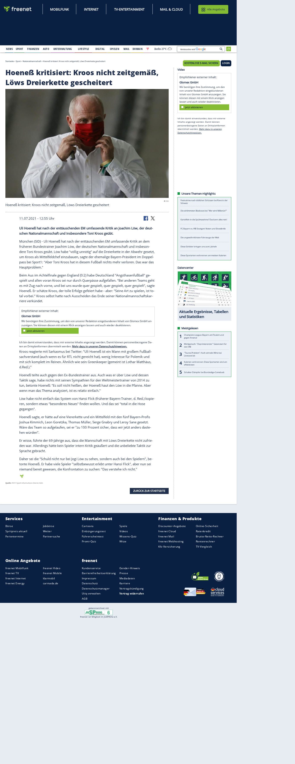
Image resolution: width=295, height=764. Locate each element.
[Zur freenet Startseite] (18, 9)
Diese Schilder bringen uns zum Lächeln (199, 246)
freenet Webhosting (171, 541)
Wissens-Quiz (128, 536)
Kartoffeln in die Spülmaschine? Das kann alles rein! (204, 219)
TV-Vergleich (204, 546)
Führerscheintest (93, 536)
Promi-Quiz (89, 541)
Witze (123, 541)
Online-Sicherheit (207, 526)
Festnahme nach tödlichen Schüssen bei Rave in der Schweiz (204, 202)
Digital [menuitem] (100, 49)
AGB (84, 598)
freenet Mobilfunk (16, 568)
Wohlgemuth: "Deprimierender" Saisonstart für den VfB (205, 345)
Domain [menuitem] (138, 49)
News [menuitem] (9, 49)
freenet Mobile (52, 573)
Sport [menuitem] (19, 49)
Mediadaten (127, 578)
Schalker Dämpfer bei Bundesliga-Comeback (204, 372)
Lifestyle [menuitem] (83, 49)
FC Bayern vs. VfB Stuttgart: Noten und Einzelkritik (203, 228)
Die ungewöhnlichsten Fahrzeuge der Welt (200, 237)
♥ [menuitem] (147, 49)
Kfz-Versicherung (169, 546)
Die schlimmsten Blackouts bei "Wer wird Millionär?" (204, 210)
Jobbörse (48, 526)
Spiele (123, 526)
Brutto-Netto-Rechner (210, 536)
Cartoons (88, 526)
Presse (123, 573)
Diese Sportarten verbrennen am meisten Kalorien (203, 255)
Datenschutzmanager (95, 588)
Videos (123, 531)
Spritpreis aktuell (16, 531)
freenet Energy (15, 583)
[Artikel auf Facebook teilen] (146, 217)
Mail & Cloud (171, 9)
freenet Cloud (167, 531)
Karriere (124, 583)
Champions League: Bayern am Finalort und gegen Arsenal (204, 336)
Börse (9, 526)
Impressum (89, 578)
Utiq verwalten (91, 593)
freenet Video (51, 568)
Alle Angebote (216, 9)
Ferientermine (14, 536)
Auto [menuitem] (46, 49)
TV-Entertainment (129, 9)
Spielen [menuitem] (114, 49)
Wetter (47, 531)
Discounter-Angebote (172, 526)
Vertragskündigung (131, 588)
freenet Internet (15, 578)
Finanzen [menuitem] (33, 49)
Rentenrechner (205, 541)
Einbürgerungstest (94, 531)
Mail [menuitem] (127, 49)
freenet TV (12, 573)
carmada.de (50, 583)
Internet (91, 9)
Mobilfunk (59, 9)
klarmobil (49, 578)
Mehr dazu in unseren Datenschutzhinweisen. (99, 346)
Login (226, 63)
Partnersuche (51, 536)
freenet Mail (166, 536)
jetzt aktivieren (35, 330)
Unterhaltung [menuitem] (62, 49)
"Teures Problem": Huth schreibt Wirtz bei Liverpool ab (203, 354)
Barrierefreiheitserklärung (99, 573)
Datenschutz (90, 583)
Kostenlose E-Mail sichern (201, 63)
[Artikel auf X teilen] (153, 217)
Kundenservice (91, 568)
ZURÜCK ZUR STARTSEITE (149, 491)
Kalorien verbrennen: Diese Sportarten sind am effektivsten (205, 363)
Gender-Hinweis (129, 568)
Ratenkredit (203, 531)
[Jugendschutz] (99, 612)
